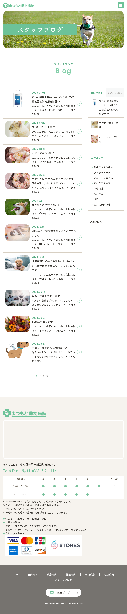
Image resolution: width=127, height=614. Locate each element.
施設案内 (71, 574)
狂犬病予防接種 (102, 204)
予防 (96, 199)
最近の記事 (97, 92)
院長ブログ (63, 592)
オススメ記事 (114, 92)
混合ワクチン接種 (103, 167)
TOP (15, 574)
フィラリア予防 (102, 172)
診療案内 (52, 574)
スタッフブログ (63, 579)
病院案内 (32, 574)
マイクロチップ (102, 183)
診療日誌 (98, 188)
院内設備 (98, 193)
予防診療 (90, 574)
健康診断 (109, 574)
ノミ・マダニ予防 (103, 177)
